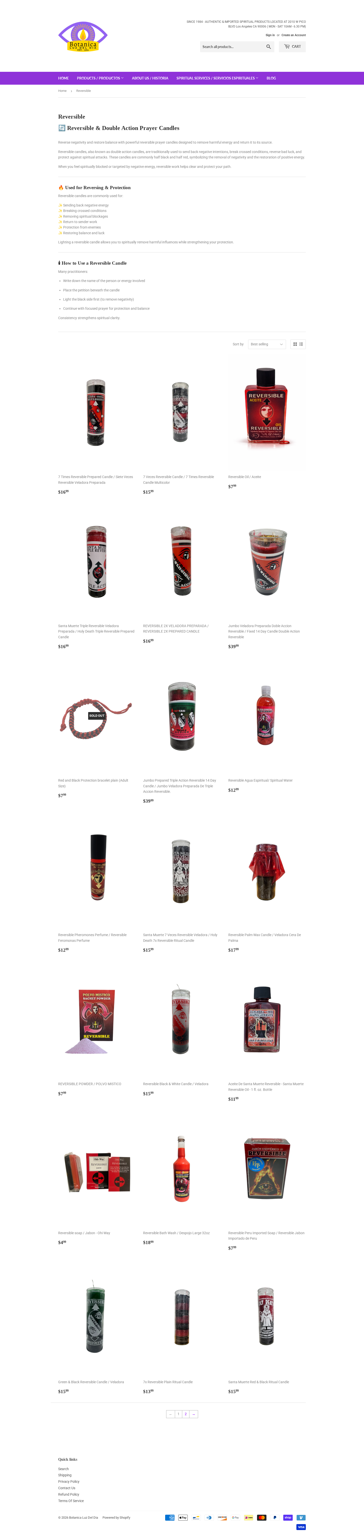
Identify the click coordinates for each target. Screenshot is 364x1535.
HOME (63, 78)
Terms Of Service (71, 1501)
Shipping (65, 1475)
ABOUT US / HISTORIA (150, 78)
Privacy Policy (68, 1482)
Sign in (270, 35)
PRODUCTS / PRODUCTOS (99, 78)
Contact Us (66, 1488)
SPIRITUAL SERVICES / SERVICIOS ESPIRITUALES (216, 78)
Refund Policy (68, 1494)
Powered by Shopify (116, 1517)
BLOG (271, 78)
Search (63, 1469)
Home (62, 91)
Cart (296, 46)
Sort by (238, 344)
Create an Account (294, 35)
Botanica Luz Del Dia (83, 1517)
